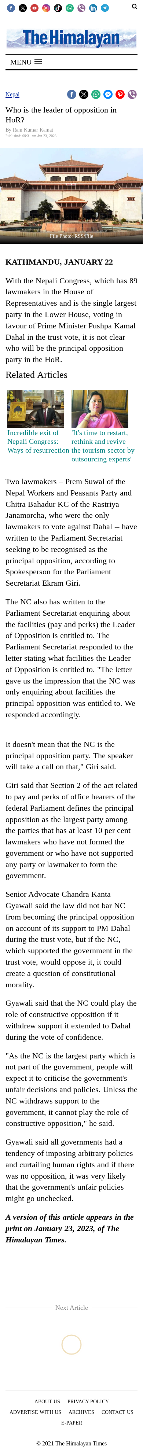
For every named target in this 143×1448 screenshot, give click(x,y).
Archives (81, 1412)
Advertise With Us (35, 1412)
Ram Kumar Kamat (33, 130)
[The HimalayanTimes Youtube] (34, 7)
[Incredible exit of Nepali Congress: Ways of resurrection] (35, 409)
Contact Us (117, 1412)
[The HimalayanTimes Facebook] (11, 7)
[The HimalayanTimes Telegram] (105, 7)
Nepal (12, 94)
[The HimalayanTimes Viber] (81, 7)
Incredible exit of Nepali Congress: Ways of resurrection (38, 441)
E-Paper (71, 1423)
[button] (26, 62)
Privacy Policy (88, 1401)
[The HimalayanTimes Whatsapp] (69, 7)
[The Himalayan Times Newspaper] (72, 38)
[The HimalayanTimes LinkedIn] (93, 7)
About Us (47, 1401)
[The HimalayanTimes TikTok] (58, 7)
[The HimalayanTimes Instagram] (46, 7)
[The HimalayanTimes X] (22, 7)
